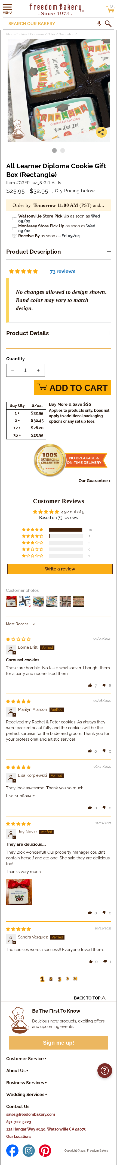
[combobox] (58, 24)
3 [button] (59, 978)
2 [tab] (62, 150)
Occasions (37, 34)
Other (51, 34)
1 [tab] (54, 150)
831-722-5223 (18, 1122)
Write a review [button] (60, 569)
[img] (18, 639)
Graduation (66, 34)
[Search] (108, 24)
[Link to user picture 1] (19, 892)
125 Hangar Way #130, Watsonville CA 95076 (46, 1129)
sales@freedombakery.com (30, 1114)
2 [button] (51, 978)
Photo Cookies (16, 34)
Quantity (15, 358)
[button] (7, 9)
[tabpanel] (58, 90)
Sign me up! (58, 1043)
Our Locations (18, 1136)
